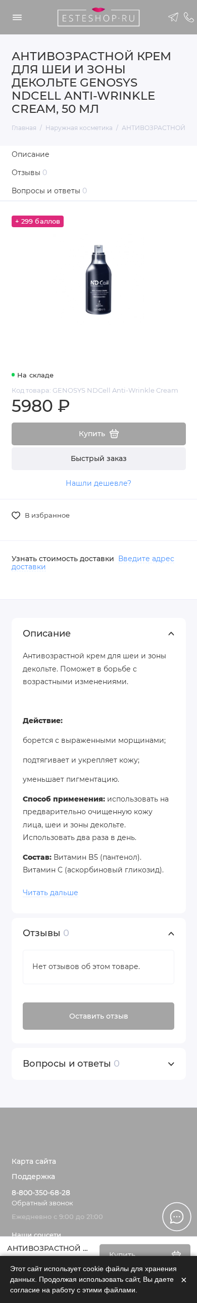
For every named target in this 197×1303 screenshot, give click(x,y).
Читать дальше (50, 893)
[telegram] (174, 17)
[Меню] (17, 17)
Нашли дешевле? (98, 483)
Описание (31, 154)
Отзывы (29, 172)
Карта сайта (34, 1161)
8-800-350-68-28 (41, 1193)
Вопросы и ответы (49, 190)
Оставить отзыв (98, 1016)
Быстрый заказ (99, 458)
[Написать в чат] (176, 1216)
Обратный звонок (42, 1203)
